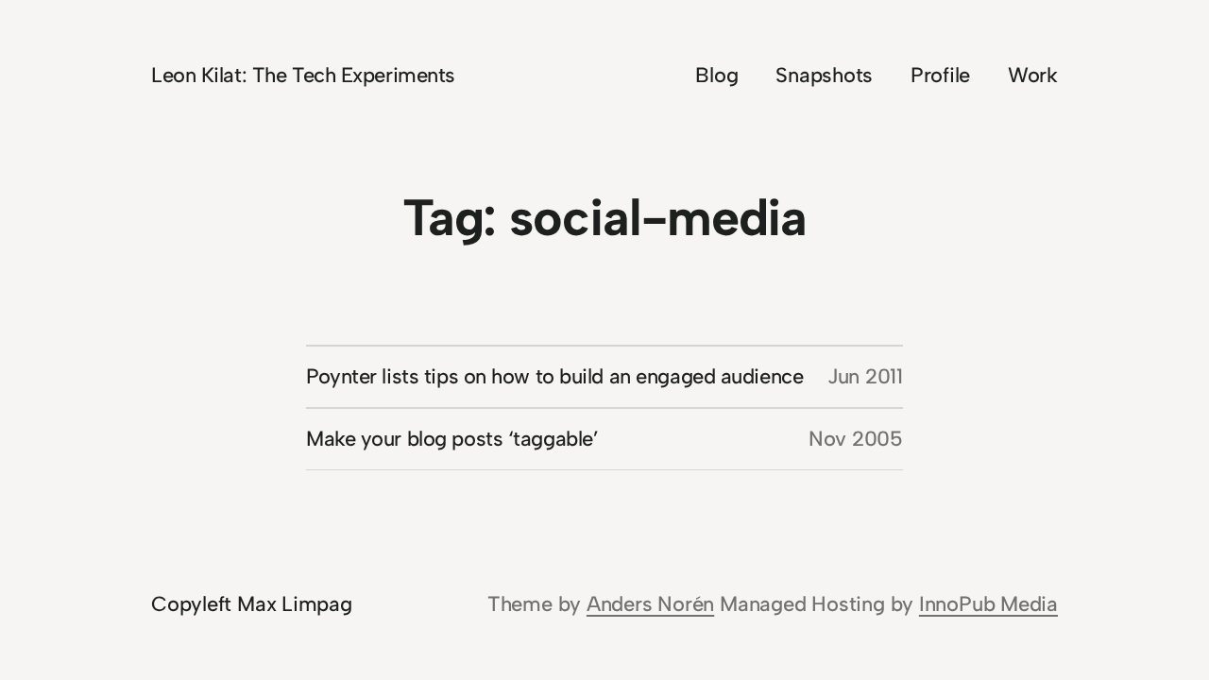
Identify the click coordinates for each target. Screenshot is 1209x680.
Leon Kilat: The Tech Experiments (303, 75)
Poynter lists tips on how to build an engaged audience (554, 376)
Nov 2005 (856, 438)
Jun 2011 (865, 376)
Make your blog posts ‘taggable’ (452, 438)
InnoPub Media (988, 604)
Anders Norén (650, 604)
